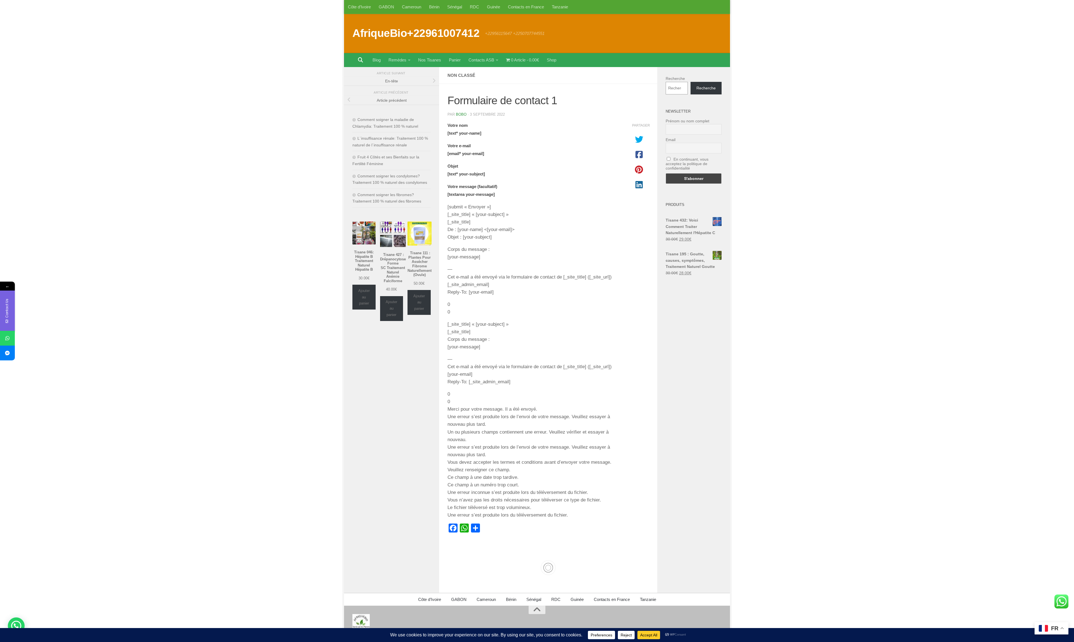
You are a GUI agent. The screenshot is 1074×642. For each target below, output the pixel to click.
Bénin (434, 6)
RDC (474, 6)
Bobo (461, 114)
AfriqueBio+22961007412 (415, 33)
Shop (551, 60)
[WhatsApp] (7, 338)
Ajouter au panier (364, 297)
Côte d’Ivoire (359, 6)
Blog (377, 60)
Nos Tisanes (429, 60)
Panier (455, 60)
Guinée (493, 6)
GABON (386, 6)
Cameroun (411, 6)
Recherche (675, 78)
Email (670, 139)
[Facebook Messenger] (7, 353)
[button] (16, 625)
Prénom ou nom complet (687, 121)
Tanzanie (560, 6)
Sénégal (454, 6)
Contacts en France (526, 6)
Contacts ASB (481, 60)
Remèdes (397, 60)
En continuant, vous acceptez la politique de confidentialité (687, 163)
